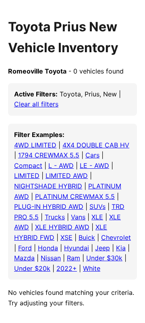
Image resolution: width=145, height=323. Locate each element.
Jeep (102, 248)
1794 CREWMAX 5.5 (48, 155)
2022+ (66, 268)
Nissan (51, 258)
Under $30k (104, 258)
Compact (28, 166)
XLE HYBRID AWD (62, 227)
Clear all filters (36, 104)
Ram (73, 258)
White (91, 268)
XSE (66, 237)
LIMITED (26, 176)
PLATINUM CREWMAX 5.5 (75, 196)
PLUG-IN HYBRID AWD (48, 206)
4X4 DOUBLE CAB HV (95, 145)
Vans (78, 217)
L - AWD (61, 166)
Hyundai (76, 248)
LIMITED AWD (67, 176)
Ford (25, 248)
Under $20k (32, 268)
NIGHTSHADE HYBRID (48, 186)
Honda (48, 248)
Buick (87, 237)
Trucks (55, 217)
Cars (92, 155)
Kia (121, 248)
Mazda (24, 258)
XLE (97, 217)
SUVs (97, 206)
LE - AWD (94, 166)
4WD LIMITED (35, 145)
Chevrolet (116, 237)
